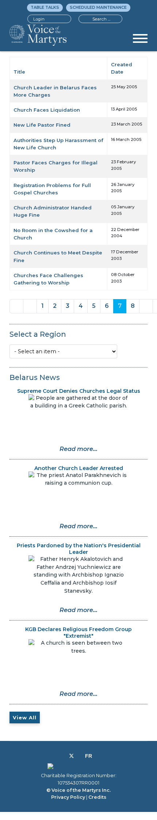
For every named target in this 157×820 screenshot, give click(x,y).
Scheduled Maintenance (98, 7)
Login (39, 19)
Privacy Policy (68, 797)
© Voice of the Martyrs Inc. (78, 790)
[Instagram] (79, 756)
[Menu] (140, 41)
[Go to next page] (146, 306)
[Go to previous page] (30, 306)
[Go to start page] (16, 306)
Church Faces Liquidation (47, 110)
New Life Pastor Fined (42, 125)
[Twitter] (71, 756)
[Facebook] (63, 756)
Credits (97, 797)
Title (19, 72)
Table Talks (45, 7)
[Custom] (88, 756)
